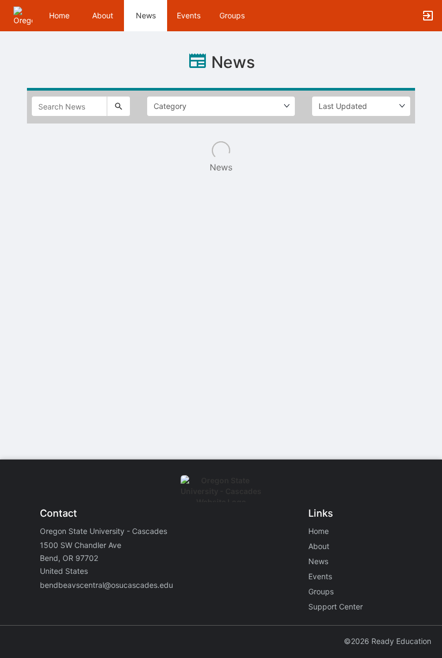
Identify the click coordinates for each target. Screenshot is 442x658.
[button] (23, 14)
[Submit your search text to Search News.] (118, 106)
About (102, 15)
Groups (232, 15)
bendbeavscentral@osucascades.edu (106, 585)
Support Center (335, 606)
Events (189, 15)
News (146, 15)
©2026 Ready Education (387, 641)
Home (318, 531)
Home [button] (59, 15)
